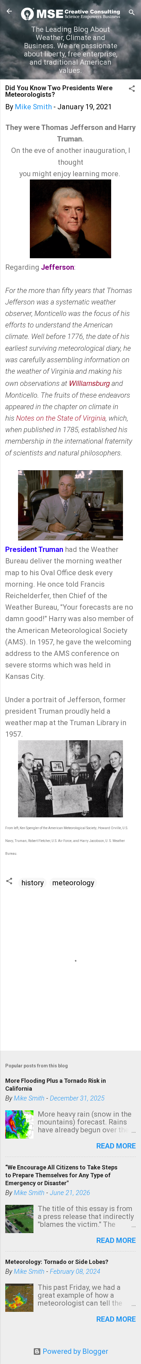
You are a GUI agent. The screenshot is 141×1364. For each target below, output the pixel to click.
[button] (132, 89)
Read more (116, 1146)
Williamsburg (89, 383)
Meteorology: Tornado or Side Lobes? (56, 1261)
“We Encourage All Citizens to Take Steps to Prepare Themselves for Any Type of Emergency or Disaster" (61, 1175)
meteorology (73, 883)
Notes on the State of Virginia (61, 418)
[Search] (132, 13)
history (32, 883)
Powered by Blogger (74, 1351)
